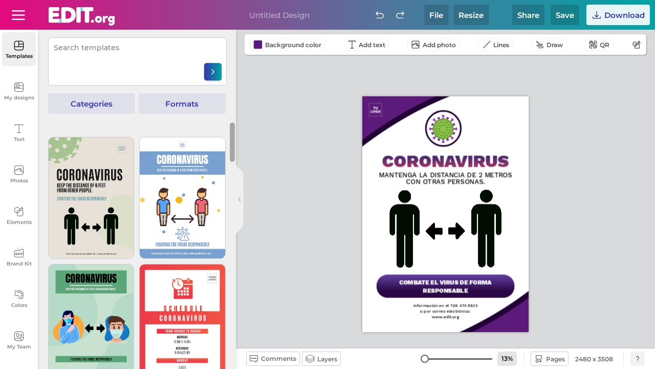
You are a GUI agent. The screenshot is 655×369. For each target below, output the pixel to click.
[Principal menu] (82, 16)
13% (507, 358)
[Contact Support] (637, 359)
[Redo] (400, 15)
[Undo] (379, 15)
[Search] (213, 71)
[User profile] (18, 15)
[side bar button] (239, 199)
